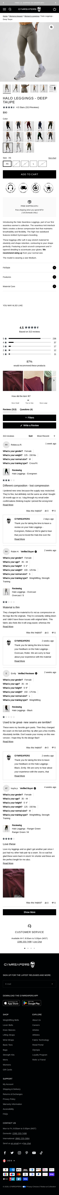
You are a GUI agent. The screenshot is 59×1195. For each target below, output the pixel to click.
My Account (8, 1084)
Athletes (36, 1035)
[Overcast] (18, 137)
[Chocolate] (29, 137)
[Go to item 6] (53, 89)
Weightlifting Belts (11, 1020)
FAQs (5, 1114)
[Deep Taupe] (8, 148)
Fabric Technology (40, 1040)
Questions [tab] (26, 410)
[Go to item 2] (16, 89)
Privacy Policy (9, 1099)
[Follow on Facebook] (5, 1153)
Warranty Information (12, 1104)
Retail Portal (37, 1045)
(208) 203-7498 (24, 942)
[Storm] (50, 137)
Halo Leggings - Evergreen (24, 473)
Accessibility (8, 1109)
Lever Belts (8, 1025)
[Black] (8, 126)
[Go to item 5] (44, 89)
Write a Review (35, 426)
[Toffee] (8, 137)
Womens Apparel (16, 16)
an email (15, 1143)
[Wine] (29, 126)
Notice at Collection (48, 1187)
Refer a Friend (39, 1060)
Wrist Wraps (8, 1040)
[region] (29, 381)
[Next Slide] (54, 381)
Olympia (36, 1050)
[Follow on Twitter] (12, 1153)
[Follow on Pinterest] (27, 1153)
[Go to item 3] (25, 89)
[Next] (55, 2)
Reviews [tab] (9, 410)
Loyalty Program (39, 1055)
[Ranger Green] (50, 126)
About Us (36, 1020)
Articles (35, 1030)
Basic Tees (8, 1045)
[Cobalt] (40, 126)
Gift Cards (7, 1069)
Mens (5, 1060)
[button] (21, 107)
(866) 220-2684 (22, 1138)
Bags (5, 1050)
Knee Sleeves (9, 1030)
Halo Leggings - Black (22, 710)
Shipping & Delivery (11, 1089)
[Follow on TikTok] (41, 1153)
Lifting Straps (9, 1035)
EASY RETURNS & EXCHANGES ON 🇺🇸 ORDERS (29, 3)
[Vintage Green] (29, 148)
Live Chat (37, 942)
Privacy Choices (32, 1187)
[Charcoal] (18, 126)
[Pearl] (18, 148)
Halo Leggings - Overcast (24, 594)
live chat (27, 1143)
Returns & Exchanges (12, 1094)
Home (5, 16)
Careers (36, 1025)
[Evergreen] (40, 137)
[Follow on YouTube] (34, 1153)
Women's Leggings (31, 16)
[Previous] (3, 2)
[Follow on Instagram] (19, 1153)
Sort (31, 436)
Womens (7, 1065)
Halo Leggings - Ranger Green (26, 830)
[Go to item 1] (7, 89)
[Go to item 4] (34, 89)
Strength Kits (8, 1055)
